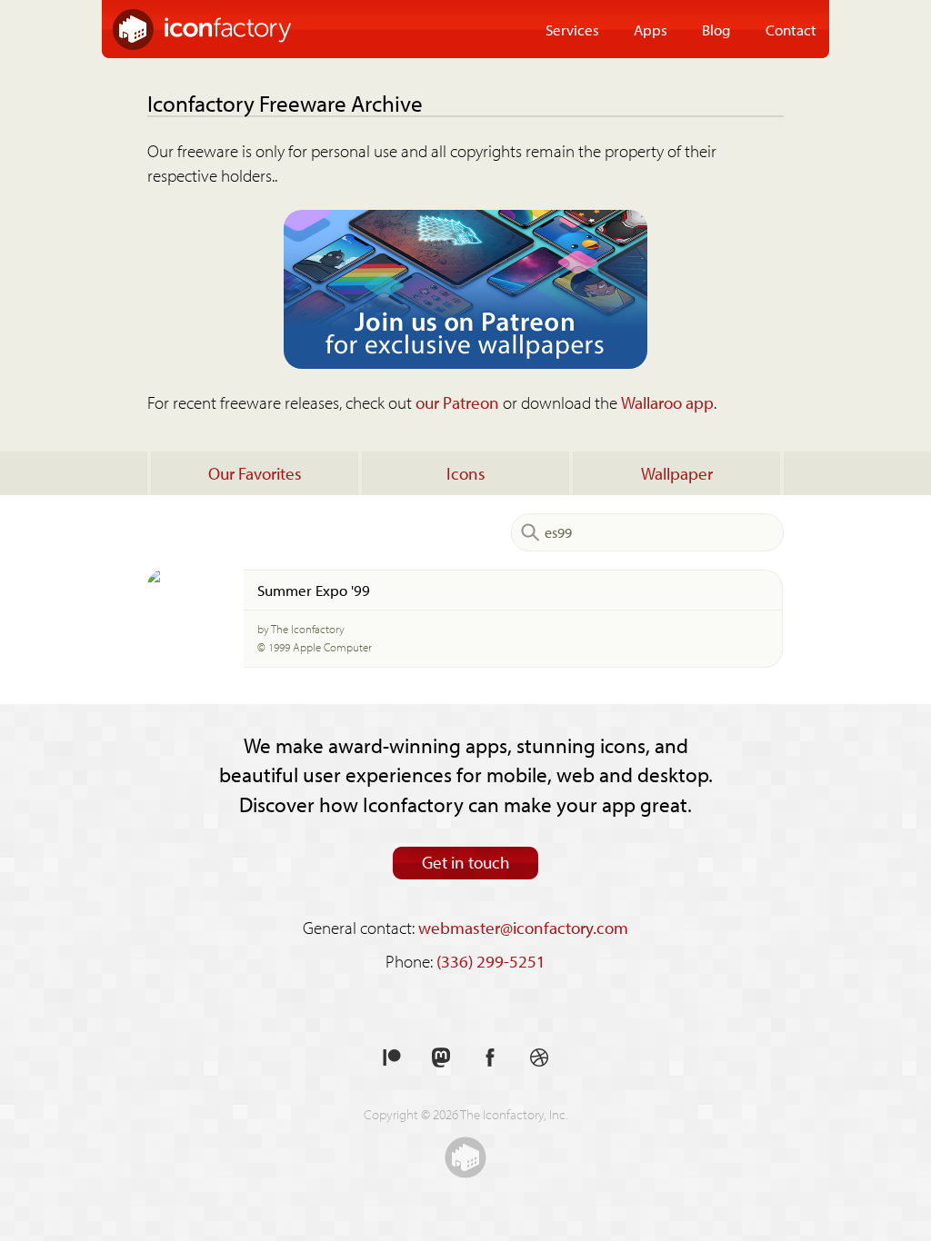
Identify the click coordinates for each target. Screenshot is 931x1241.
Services (572, 29)
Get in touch (466, 862)
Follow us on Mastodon (441, 1057)
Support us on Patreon (392, 1057)
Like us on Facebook (490, 1057)
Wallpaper (677, 473)
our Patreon (457, 402)
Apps (650, 29)
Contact (791, 29)
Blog (716, 29)
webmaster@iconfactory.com (523, 927)
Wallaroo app (667, 402)
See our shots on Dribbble (539, 1057)
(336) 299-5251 (491, 961)
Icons (466, 473)
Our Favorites (255, 473)
